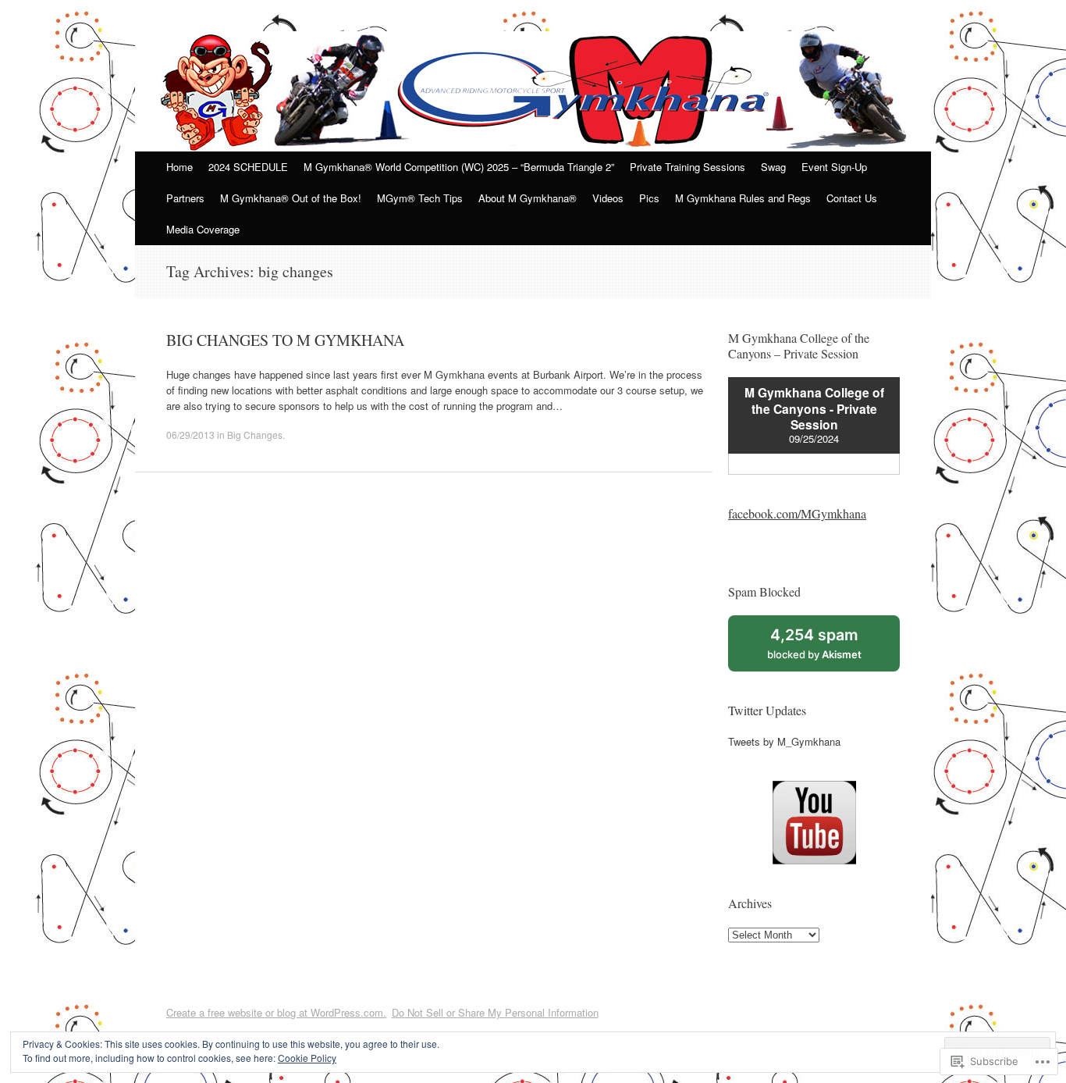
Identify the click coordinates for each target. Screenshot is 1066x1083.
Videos (608, 198)
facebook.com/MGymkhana (797, 513)
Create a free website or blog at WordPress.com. (276, 1012)
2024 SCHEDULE (248, 166)
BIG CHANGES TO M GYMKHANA (285, 340)
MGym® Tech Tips (420, 198)
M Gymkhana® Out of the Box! (290, 198)
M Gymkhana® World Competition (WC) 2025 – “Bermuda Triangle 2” (459, 166)
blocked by (831, 648)
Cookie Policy (307, 1057)
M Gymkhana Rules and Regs (743, 198)
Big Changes (254, 434)
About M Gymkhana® (527, 198)
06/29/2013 (190, 434)
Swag (773, 166)
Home (179, 166)
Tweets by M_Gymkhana (784, 741)
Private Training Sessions (687, 166)
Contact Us (851, 198)
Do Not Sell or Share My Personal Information (495, 1012)
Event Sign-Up (834, 166)
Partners (185, 198)
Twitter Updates (767, 710)
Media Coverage (203, 229)
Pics (649, 198)
